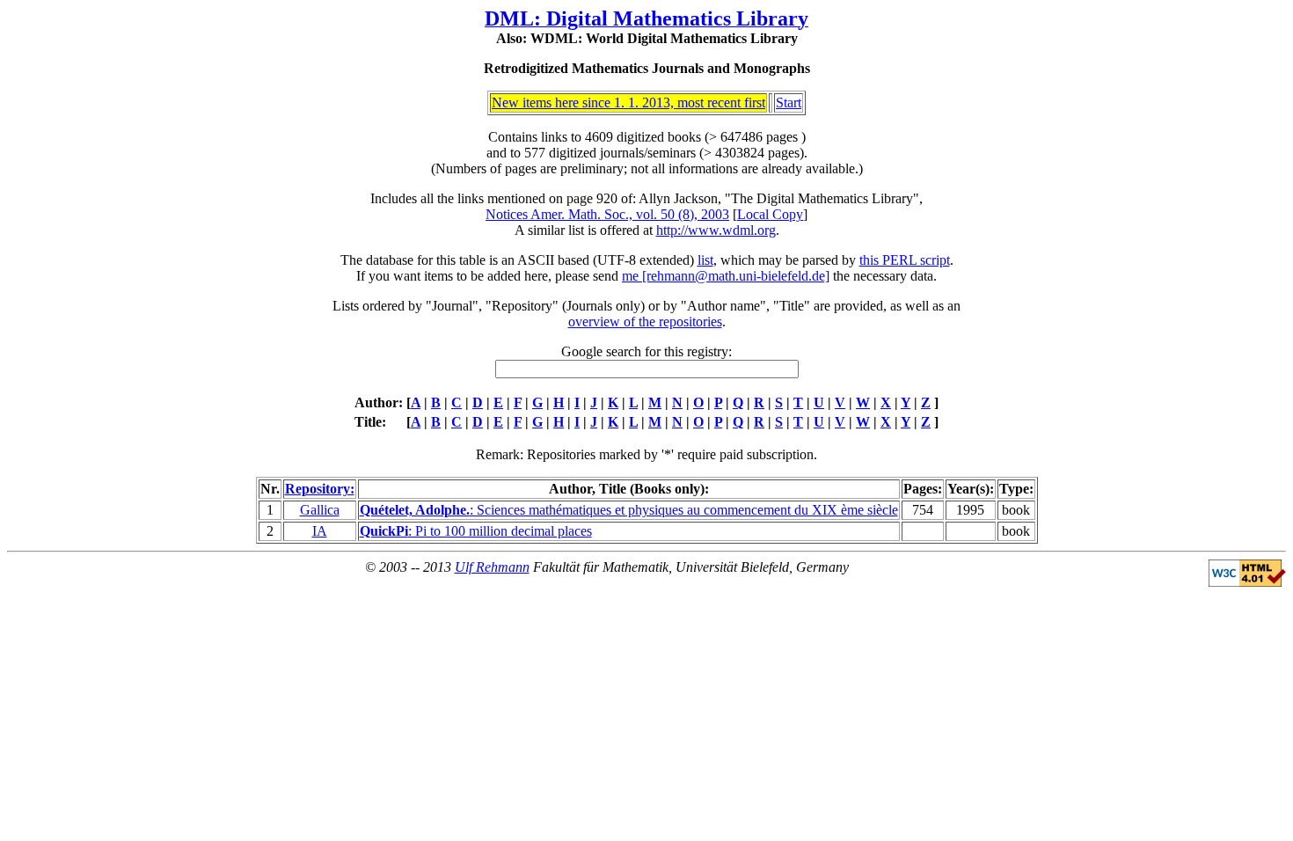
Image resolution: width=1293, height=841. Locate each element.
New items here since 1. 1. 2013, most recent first (628, 102)
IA (319, 530)
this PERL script (904, 259)
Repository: (319, 488)
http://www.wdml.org (716, 230)
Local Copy (770, 214)
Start (788, 102)
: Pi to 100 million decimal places (476, 530)
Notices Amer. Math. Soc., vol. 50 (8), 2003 (607, 214)
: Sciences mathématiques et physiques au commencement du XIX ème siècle (629, 509)
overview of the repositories (645, 321)
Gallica (320, 509)
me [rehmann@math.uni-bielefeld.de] (725, 275)
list (705, 259)
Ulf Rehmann (492, 566)
